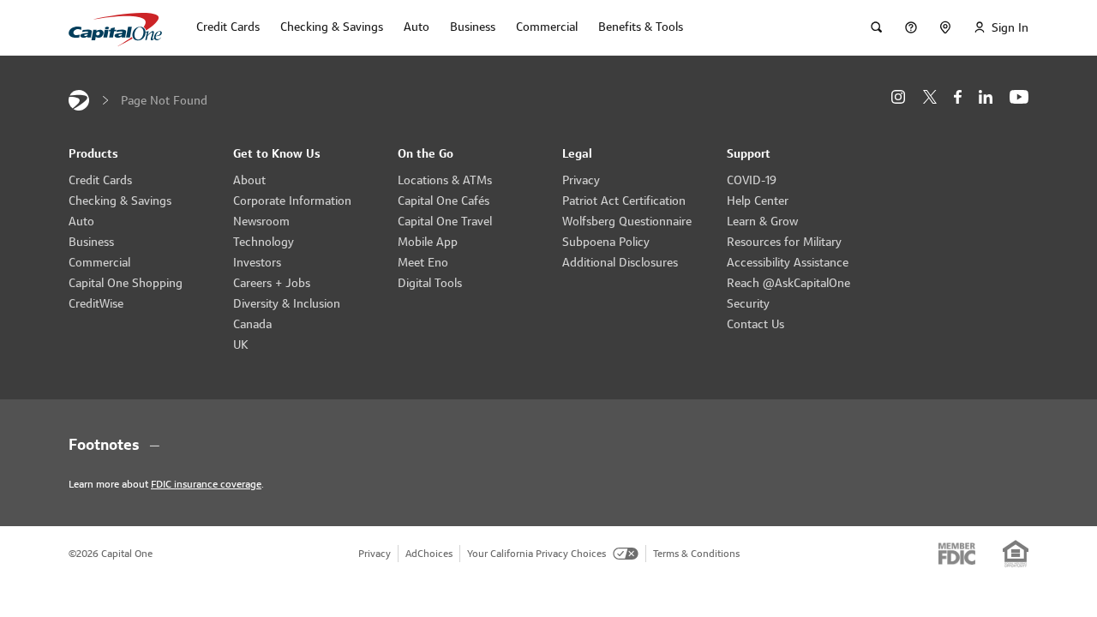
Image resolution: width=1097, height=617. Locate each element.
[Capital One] (79, 100)
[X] (929, 97)
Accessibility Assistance (787, 262)
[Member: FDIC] (956, 553)
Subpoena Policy (606, 241)
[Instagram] (898, 97)
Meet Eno (423, 262)
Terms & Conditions (696, 553)
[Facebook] (958, 97)
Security (748, 303)
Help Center (757, 200)
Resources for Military (784, 241)
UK (241, 344)
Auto (81, 221)
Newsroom (261, 221)
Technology (263, 241)
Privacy (581, 180)
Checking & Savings (120, 200)
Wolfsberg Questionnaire (627, 221)
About (249, 180)
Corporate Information (292, 200)
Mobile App (428, 241)
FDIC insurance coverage (206, 483)
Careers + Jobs (271, 283)
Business (91, 241)
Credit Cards (100, 180)
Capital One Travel (445, 221)
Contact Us (755, 324)
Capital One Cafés (443, 200)
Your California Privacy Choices (536, 553)
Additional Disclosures (620, 262)
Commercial (99, 262)
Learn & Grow (762, 221)
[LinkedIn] (985, 97)
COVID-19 (751, 180)
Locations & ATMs (445, 180)
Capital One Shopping (126, 283)
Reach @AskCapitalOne (788, 283)
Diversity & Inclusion (286, 303)
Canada (252, 324)
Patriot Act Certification (624, 200)
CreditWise (96, 303)
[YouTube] (1019, 97)
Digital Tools (430, 283)
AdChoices (429, 553)
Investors (257, 262)
